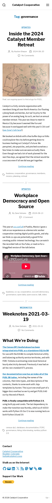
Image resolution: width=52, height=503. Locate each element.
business (10, 173)
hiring (19, 430)
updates (26, 27)
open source (32, 294)
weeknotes (26, 307)
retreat (24, 176)
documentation (32, 427)
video (44, 294)
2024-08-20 (38, 51)
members (41, 173)
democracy (44, 292)
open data (21, 294)
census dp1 (11, 427)
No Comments (27, 55)
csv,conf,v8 (18, 226)
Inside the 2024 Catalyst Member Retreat (26, 39)
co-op (17, 292)
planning (16, 176)
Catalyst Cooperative (26, 5)
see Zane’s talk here (12, 130)
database (21, 427)
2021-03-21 (37, 326)
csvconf (35, 292)
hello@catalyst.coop (12, 456)
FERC (42, 427)
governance (31, 173)
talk (39, 294)
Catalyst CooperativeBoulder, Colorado (13, 452)
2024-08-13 (37, 213)
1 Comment (28, 217)
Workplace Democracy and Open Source (26, 201)
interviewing (28, 430)
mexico (9, 176)
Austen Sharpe (20, 51)
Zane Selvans (20, 213)
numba (37, 430)
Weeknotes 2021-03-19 (26, 316)
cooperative (20, 173)
